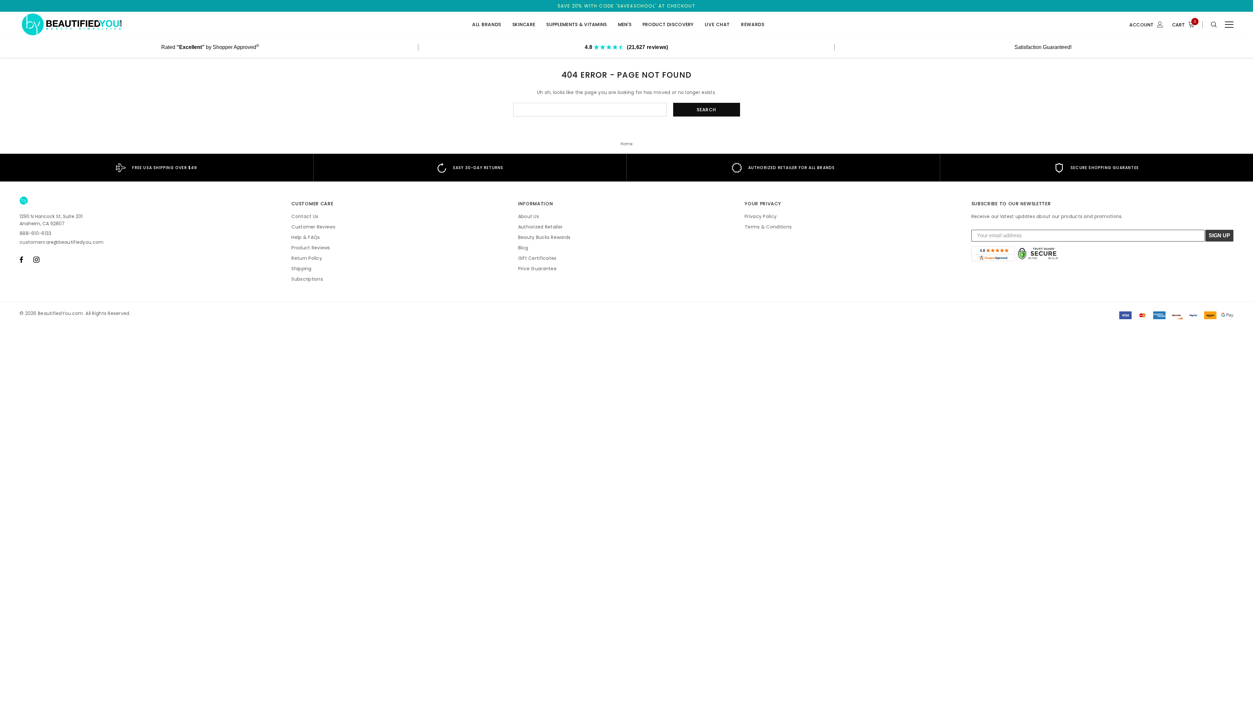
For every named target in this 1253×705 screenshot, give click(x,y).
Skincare (523, 24)
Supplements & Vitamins (576, 24)
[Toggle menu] (1229, 24)
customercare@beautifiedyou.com (61, 242)
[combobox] (590, 110)
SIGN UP (1219, 235)
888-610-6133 (35, 233)
